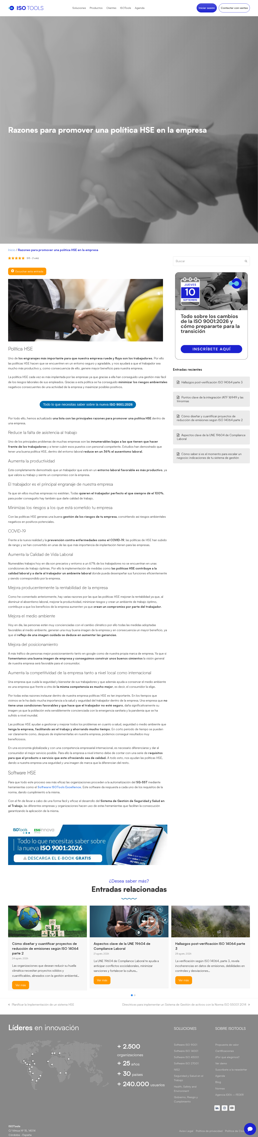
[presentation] (10, 996)
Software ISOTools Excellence (59, 787)
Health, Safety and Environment (185, 1088)
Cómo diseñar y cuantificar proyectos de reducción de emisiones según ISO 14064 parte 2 (210, 418)
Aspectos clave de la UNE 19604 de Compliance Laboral (211, 437)
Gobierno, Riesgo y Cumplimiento (186, 1099)
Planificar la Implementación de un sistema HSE (43, 1004)
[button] (132, 995)
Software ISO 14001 (186, 1050)
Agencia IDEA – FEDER (229, 1094)
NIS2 (177, 1069)
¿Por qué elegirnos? (227, 1057)
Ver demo (221, 1063)
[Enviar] (246, 261)
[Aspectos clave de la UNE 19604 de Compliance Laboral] (129, 921)
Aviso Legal (186, 1130)
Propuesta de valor (227, 1044)
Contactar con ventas (234, 7)
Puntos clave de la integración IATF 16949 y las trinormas (210, 399)
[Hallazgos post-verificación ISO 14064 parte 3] (210, 921)
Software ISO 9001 (185, 1044)
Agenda (220, 1075)
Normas (220, 1088)
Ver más (20, 985)
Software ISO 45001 (186, 1057)
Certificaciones (224, 1050)
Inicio (11, 250)
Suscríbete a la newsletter (231, 1069)
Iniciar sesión (207, 7)
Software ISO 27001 (186, 1063)
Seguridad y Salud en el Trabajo (188, 1078)
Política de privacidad (209, 1130)
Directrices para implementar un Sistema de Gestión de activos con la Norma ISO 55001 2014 (184, 1004)
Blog (218, 1082)
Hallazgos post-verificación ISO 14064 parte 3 (212, 382)
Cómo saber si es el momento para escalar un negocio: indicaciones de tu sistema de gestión (209, 456)
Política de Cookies (237, 1130)
